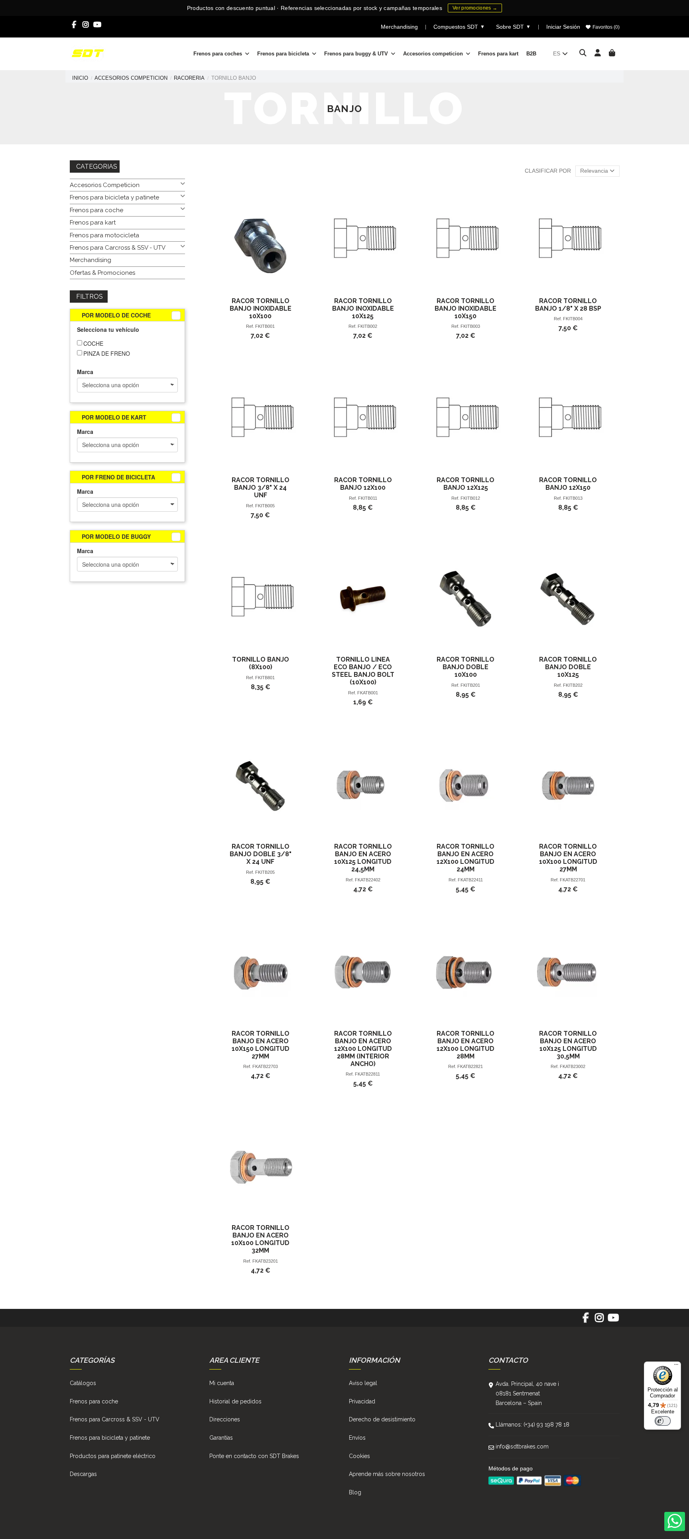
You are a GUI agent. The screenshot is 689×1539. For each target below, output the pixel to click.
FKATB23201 (265, 1261)
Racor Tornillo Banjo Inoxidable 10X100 (260, 308)
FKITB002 (367, 326)
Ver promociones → (475, 8)
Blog (355, 1492)
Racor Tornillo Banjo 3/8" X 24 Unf (260, 487)
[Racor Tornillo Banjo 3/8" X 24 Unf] (260, 419)
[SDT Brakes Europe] (88, 53)
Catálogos (83, 1383)
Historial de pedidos (235, 1401)
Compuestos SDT (459, 27)
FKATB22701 (572, 879)
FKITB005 (265, 505)
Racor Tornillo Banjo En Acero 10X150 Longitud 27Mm (260, 1045)
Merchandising (399, 27)
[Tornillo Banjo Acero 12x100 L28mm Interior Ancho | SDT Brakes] (363, 973)
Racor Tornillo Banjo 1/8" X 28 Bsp (568, 304)
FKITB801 (265, 677)
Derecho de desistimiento (382, 1419)
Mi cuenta (221, 1383)
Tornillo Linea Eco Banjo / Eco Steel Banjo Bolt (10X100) (363, 671)
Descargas (83, 1474)
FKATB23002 (572, 1066)
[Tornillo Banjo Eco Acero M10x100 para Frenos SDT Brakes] (363, 599)
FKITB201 (470, 685)
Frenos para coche (96, 210)
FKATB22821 (470, 1066)
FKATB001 (367, 692)
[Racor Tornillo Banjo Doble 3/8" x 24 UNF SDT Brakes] (260, 786)
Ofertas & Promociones (102, 272)
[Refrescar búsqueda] (176, 315)
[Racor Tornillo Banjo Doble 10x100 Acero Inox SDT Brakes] (465, 599)
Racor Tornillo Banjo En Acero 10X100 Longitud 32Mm (260, 1239)
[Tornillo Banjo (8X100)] (260, 599)
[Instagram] (86, 25)
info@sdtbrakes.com (522, 1446)
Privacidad (362, 1401)
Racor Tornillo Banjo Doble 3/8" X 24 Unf (260, 854)
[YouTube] (97, 25)
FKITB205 (265, 872)
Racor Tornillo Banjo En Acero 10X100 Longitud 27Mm (568, 858)
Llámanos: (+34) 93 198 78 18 (532, 1424)
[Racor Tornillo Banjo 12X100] (363, 419)
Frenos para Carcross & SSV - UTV (117, 247)
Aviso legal (363, 1383)
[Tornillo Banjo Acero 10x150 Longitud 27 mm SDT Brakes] (260, 973)
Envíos (357, 1438)
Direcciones (224, 1419)
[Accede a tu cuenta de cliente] (597, 53)
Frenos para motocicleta (104, 235)
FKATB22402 (367, 879)
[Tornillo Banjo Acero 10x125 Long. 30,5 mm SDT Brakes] (568, 973)
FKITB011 (367, 498)
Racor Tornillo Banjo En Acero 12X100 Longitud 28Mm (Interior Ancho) (363, 1049)
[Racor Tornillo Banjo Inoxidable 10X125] (363, 240)
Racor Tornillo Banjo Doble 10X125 (568, 667)
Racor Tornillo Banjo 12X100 (363, 483)
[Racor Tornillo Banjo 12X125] (465, 419)
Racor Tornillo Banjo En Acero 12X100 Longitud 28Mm (465, 1045)
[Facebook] (74, 25)
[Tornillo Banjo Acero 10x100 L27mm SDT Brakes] (568, 786)
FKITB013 (573, 498)
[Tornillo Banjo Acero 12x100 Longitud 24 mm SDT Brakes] (465, 786)
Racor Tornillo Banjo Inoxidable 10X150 (465, 308)
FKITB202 (573, 685)
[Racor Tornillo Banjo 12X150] (568, 419)
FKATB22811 (367, 1074)
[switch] (663, 1421)
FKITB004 (573, 318)
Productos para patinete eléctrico (113, 1456)
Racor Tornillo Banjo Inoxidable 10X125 (363, 308)
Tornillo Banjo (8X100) (260, 663)
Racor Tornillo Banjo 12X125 (465, 483)
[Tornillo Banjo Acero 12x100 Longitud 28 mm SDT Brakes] (465, 973)
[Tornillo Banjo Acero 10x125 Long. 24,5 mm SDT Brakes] (363, 786)
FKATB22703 (265, 1066)
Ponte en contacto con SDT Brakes (254, 1456)
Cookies (359, 1456)
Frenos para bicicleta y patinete (114, 197)
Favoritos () (605, 27)
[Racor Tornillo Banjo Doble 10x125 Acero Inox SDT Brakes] (568, 599)
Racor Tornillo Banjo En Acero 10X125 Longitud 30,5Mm (568, 1045)
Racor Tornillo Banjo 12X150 (568, 483)
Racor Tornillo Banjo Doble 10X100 (465, 667)
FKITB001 (265, 326)
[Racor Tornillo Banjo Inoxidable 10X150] (465, 240)
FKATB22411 (470, 879)
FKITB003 (470, 326)
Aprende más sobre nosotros (387, 1474)
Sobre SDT (513, 27)
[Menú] (676, 1366)
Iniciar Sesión (563, 27)
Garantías (221, 1438)
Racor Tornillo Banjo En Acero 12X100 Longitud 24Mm (465, 858)
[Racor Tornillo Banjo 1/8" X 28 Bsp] (568, 240)
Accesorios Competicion (105, 185)
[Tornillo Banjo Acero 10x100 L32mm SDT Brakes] (260, 1167)
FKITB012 (470, 498)
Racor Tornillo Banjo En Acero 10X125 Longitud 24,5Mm (363, 858)
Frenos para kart (93, 222)
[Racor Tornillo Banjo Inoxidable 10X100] (260, 240)
